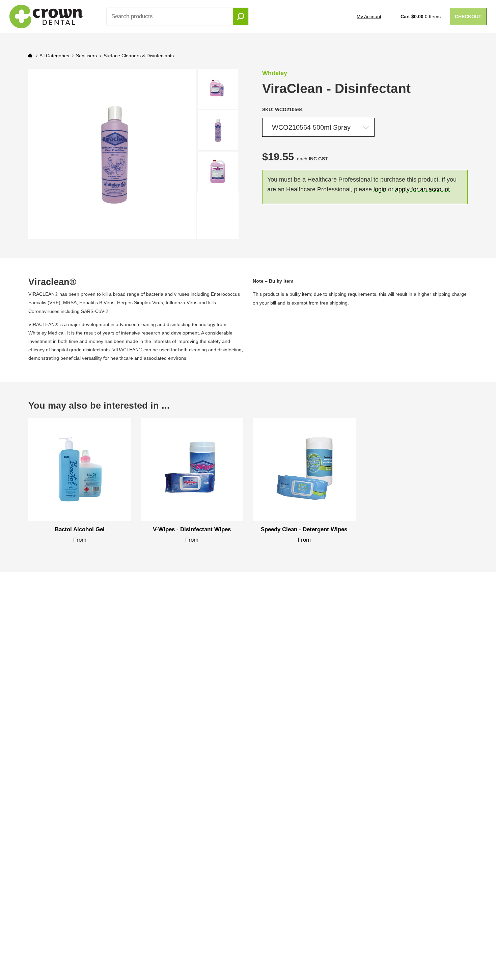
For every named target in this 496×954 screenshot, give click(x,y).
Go (241, 16)
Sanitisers (86, 55)
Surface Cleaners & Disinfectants (139, 55)
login (380, 189)
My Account (369, 16)
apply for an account (422, 189)
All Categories (54, 55)
